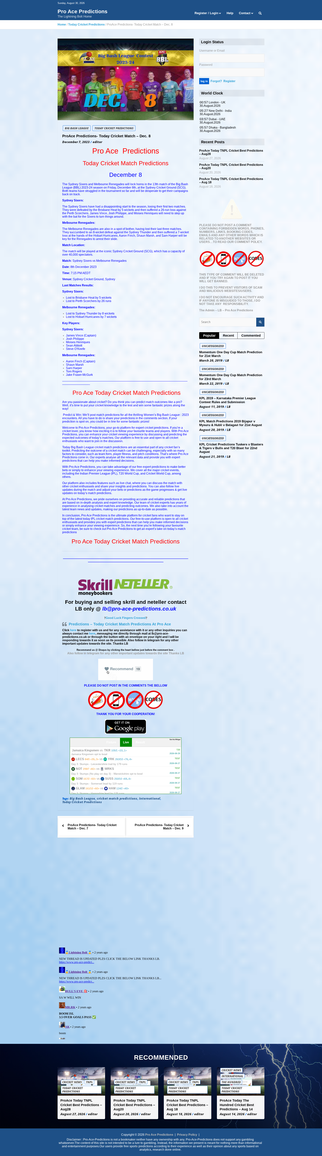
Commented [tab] (251, 335)
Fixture (111, 742)
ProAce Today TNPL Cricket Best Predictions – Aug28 (81, 1105)
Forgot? (216, 81)
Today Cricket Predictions (113, 128)
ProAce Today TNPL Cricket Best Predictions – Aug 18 (187, 1105)
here (73, 630)
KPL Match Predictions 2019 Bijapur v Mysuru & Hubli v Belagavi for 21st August (230, 423)
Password (205, 64)
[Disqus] (126, 893)
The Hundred (231, 1082)
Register (229, 81)
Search (260, 322)
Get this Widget (175, 739)
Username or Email (212, 50)
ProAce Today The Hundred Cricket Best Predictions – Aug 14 (237, 1105)
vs (125, 752)
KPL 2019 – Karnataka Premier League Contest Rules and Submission (227, 400)
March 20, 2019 (210, 360)
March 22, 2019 (210, 383)
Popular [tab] (209, 335)
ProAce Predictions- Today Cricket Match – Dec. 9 (159, 827)
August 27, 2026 (72, 1114)
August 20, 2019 (211, 429)
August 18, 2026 (179, 1114)
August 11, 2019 (211, 406)
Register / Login (206, 13)
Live (126, 742)
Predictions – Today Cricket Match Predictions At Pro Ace (120, 624)
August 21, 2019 (211, 456)
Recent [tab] (228, 335)
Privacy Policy (187, 1134)
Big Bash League (77, 128)
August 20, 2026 (125, 1114)
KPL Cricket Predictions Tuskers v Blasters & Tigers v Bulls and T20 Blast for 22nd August (231, 448)
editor (97, 142)
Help (230, 13)
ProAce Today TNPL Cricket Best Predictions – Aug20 (134, 1105)
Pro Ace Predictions (83, 11)
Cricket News (72, 1082)
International (149, 798)
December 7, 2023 (76, 142)
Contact (244, 13)
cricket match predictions (117, 798)
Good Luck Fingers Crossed (126, 617)
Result (140, 742)
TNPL (89, 1082)
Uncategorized (213, 346)
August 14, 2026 (232, 1114)
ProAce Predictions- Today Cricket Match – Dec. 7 (92, 827)
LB (227, 360)
